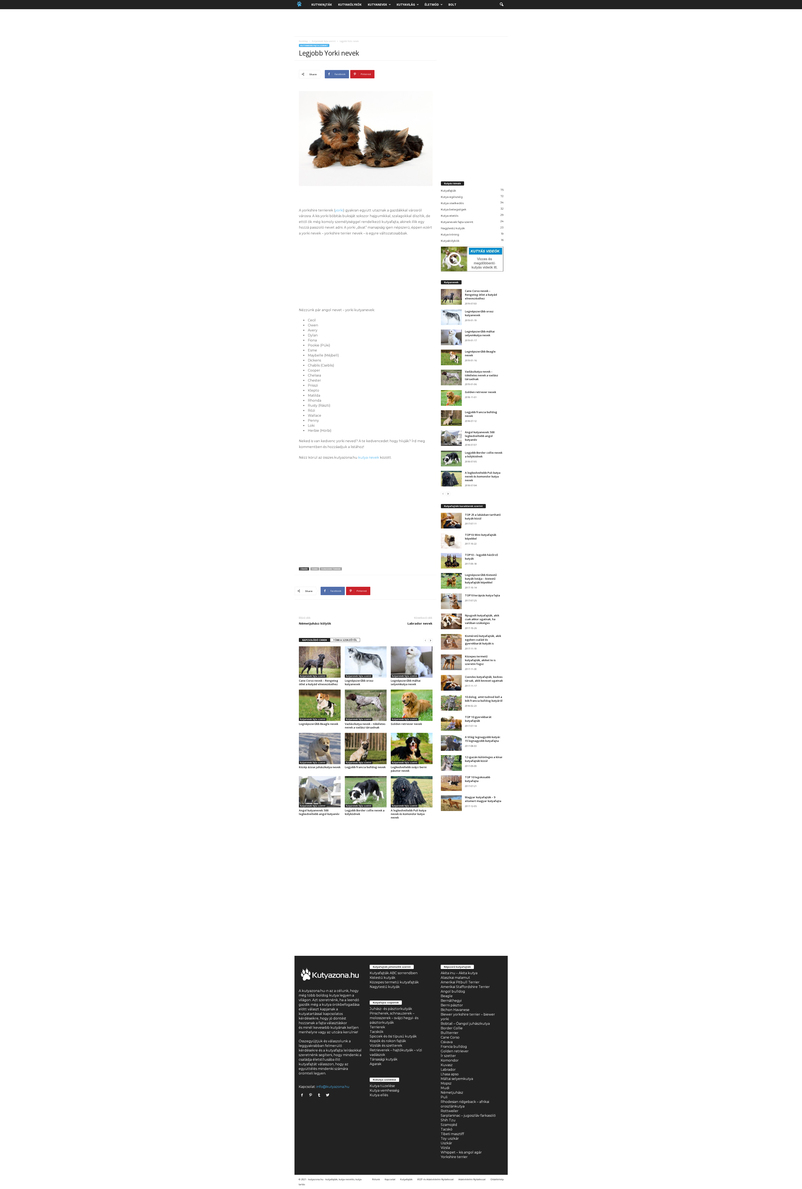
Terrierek (377, 1027)
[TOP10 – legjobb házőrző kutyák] (451, 561)
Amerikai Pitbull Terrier (460, 982)
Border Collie (452, 1028)
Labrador (448, 1070)
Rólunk (376, 1179)
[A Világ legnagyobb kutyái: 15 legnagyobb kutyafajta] (451, 743)
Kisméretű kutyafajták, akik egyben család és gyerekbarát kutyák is (483, 639)
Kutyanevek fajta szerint (324, 41)
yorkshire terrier (330, 569)
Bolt (452, 4)
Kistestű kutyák (382, 978)
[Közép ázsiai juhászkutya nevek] (320, 748)
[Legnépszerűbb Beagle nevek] (320, 705)
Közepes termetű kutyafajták (394, 982)
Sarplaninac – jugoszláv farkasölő (468, 1116)
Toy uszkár (450, 1139)
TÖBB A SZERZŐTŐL (345, 640)
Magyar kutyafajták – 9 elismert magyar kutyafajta (483, 799)
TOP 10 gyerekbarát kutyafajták (478, 719)
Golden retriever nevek (406, 724)
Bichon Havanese (455, 1010)
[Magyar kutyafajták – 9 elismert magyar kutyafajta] (451, 803)
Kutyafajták (321, 4)
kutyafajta (334, 1050)
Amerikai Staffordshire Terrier (465, 987)
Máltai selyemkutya (457, 1079)
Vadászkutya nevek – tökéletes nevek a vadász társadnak (365, 725)
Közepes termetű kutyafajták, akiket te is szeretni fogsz (480, 660)
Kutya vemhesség (384, 1090)
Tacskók (376, 1032)
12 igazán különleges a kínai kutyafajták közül (483, 759)
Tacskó (446, 1129)
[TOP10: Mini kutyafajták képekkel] (451, 541)
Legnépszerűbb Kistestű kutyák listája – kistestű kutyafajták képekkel (481, 578)
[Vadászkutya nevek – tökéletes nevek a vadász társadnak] (366, 705)
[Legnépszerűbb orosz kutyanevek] (366, 662)
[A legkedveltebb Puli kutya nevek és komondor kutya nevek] (412, 791)
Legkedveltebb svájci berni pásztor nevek (409, 769)
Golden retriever (455, 1051)
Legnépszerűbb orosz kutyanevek (359, 682)
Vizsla (445, 1148)
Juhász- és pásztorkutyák (391, 1009)
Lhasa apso (450, 1074)
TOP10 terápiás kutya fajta (482, 595)
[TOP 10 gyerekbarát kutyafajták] (451, 723)
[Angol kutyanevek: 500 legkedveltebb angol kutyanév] (320, 791)
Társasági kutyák (383, 1059)
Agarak (375, 1064)
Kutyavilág (406, 4)
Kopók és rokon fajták (388, 1041)
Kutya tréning (450, 234)
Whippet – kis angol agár (461, 1152)
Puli (444, 1097)
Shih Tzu (448, 1120)
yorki (339, 210)
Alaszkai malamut (455, 978)
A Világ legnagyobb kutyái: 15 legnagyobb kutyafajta (482, 739)
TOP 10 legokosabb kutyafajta (477, 779)
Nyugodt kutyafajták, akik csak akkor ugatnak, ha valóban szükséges (482, 619)
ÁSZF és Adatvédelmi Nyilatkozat (435, 1179)
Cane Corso (450, 1037)
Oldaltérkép (497, 1179)
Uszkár (446, 1143)
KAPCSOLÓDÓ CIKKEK (314, 640)
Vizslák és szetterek (386, 1046)
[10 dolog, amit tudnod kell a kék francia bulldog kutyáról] (451, 703)
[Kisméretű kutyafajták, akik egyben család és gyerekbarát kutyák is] (451, 642)
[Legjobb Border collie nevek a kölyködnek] (366, 791)
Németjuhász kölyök (315, 623)
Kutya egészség (452, 197)
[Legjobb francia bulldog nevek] (366, 748)
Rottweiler (449, 1111)
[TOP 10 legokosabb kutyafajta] (451, 783)
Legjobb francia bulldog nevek (365, 767)
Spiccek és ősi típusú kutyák (393, 1036)
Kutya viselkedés (452, 203)
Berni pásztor (452, 1005)
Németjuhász (452, 1093)
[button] (501, 4)
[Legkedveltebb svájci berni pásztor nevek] (412, 748)
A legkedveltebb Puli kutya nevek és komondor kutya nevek (408, 813)
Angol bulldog (453, 991)
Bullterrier (449, 1033)
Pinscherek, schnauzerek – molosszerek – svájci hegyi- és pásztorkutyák (394, 1018)
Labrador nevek (419, 623)
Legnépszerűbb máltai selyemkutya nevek (406, 682)
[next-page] (430, 640)
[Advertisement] (401, 22)
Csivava (447, 1042)
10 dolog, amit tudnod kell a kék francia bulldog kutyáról (484, 699)
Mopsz (446, 1083)
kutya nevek (368, 458)
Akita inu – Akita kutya (459, 973)
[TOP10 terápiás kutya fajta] (451, 601)
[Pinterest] (311, 1095)
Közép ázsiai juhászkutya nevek (319, 767)
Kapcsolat (390, 1179)
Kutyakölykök (350, 4)
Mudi (445, 1088)
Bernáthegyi (451, 1001)
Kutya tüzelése (382, 1086)
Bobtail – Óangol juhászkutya (465, 1024)
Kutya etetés (449, 215)
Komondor (450, 1060)
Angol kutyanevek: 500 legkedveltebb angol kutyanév (319, 812)
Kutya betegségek (453, 209)
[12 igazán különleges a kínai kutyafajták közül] (451, 763)
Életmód (432, 4)
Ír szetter (448, 1056)
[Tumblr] (320, 1095)
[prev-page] (425, 640)
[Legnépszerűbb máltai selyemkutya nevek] (412, 662)
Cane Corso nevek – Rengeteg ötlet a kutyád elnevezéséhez (318, 682)
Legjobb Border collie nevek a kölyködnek (365, 812)
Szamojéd (449, 1125)
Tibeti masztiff (452, 1134)
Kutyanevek (377, 4)
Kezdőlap (303, 41)
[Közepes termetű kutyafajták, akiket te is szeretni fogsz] (451, 662)
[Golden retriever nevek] (412, 705)
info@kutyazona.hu (332, 1087)
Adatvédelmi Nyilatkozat (472, 1179)
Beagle (447, 996)
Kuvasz (447, 1065)
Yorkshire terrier (454, 1157)
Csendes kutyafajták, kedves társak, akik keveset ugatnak (484, 678)
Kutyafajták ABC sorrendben (393, 973)
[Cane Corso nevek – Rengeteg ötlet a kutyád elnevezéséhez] (320, 662)
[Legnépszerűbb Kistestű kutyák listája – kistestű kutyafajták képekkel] (451, 581)
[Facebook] (303, 1095)
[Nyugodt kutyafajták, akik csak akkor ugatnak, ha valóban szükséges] (451, 621)
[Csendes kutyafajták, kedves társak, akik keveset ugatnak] (451, 683)
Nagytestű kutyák (453, 228)
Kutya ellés (379, 1095)
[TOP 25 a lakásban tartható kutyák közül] (451, 520)
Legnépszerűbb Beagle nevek (318, 724)
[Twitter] (328, 1095)
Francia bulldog (454, 1047)
